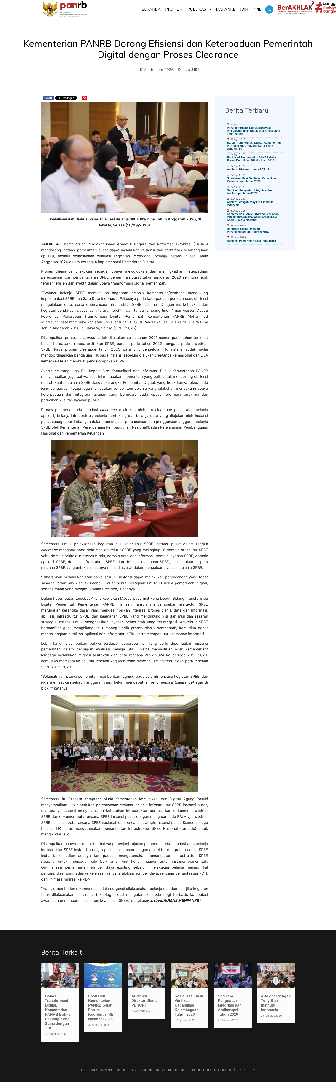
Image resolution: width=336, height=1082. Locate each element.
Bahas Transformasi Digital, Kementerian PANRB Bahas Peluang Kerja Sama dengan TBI (254, 145)
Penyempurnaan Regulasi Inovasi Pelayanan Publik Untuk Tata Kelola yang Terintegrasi (253, 130)
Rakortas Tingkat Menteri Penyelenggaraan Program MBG (248, 230)
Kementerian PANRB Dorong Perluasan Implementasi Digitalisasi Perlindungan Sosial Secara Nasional (253, 217)
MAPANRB (226, 9)
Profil (172, 9)
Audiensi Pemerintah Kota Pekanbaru (251, 240)
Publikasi (197, 9)
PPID (257, 9)
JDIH (244, 9)
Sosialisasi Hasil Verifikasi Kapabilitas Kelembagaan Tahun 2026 (252, 180)
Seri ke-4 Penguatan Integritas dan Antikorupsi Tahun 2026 (249, 192)
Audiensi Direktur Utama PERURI (248, 169)
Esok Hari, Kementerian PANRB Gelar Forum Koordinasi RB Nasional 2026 (251, 159)
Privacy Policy (245, 1069)
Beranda (151, 9)
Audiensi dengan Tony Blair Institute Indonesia (250, 204)
